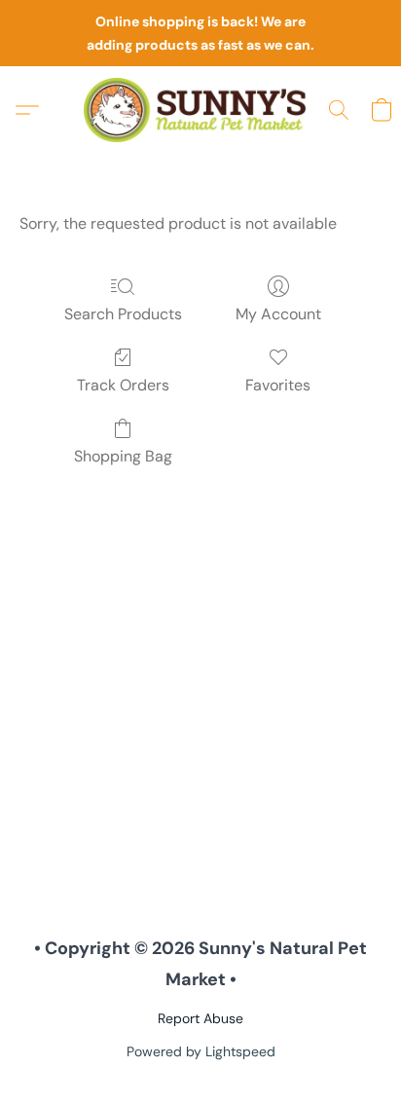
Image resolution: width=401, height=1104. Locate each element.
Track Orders (123, 385)
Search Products (123, 314)
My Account (278, 314)
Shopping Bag (123, 456)
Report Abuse (200, 1018)
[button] (200, 110)
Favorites (277, 385)
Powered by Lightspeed (201, 1051)
